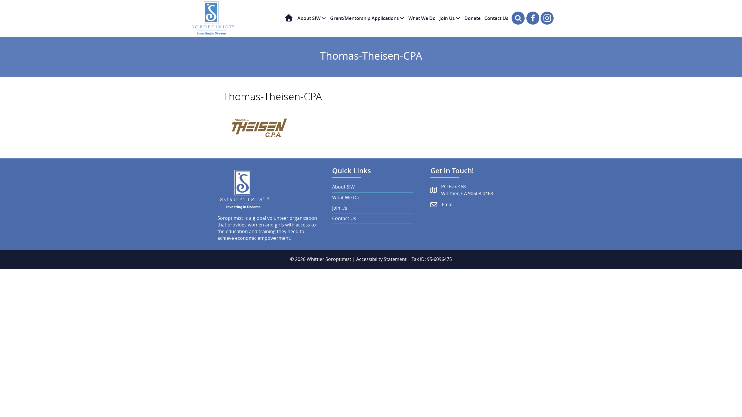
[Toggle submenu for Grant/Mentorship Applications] (402, 18)
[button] (532, 18)
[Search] (518, 18)
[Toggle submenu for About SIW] (324, 18)
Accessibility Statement (381, 259)
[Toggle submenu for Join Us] (458, 18)
